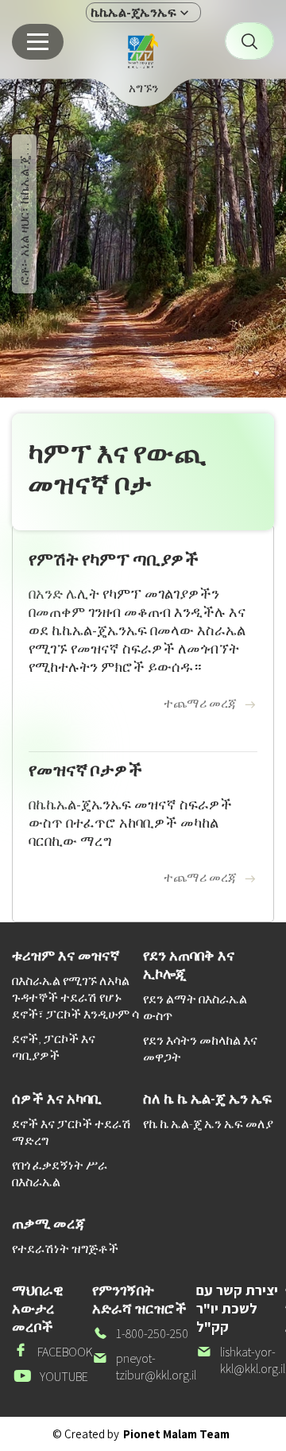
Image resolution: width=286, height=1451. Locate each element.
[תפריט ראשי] (38, 42)
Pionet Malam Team (176, 1433)
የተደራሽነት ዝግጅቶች (65, 1248)
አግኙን (143, 87)
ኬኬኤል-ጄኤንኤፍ (133, 12)
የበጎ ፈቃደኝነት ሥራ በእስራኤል (59, 1173)
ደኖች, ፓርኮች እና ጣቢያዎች (53, 1047)
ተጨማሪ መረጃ (200, 704)
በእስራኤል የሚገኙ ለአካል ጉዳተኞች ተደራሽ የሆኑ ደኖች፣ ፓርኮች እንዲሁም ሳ (75, 997)
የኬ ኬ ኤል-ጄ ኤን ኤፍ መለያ (208, 1123)
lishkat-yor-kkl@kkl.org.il (240, 1360)
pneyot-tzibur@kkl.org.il (144, 1366)
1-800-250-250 (140, 1333)
